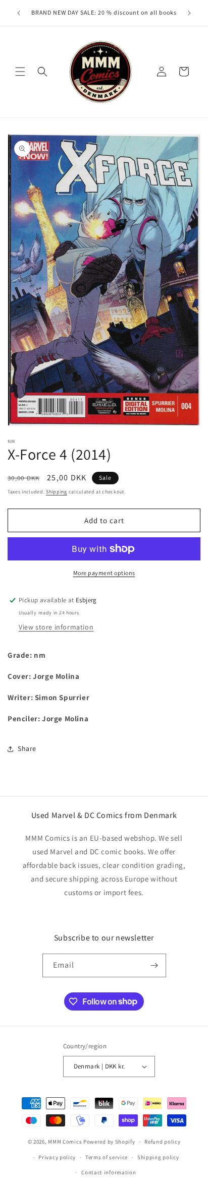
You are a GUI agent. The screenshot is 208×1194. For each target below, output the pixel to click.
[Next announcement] (189, 13)
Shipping (56, 491)
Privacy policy (57, 1157)
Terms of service (106, 1157)
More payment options (104, 573)
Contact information (108, 1172)
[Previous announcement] (19, 13)
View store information (56, 627)
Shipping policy (158, 1157)
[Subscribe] (154, 965)
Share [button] (27, 748)
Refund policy (162, 1141)
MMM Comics (65, 1141)
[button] (20, 71)
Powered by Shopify (109, 1141)
